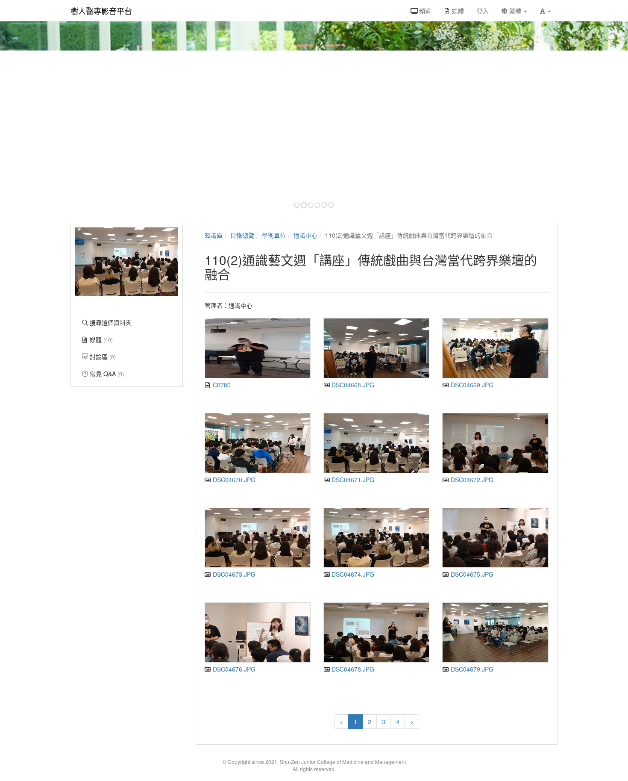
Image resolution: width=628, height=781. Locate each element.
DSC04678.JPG (352, 669)
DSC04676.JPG (233, 669)
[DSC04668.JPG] (376, 348)
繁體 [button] (515, 10)
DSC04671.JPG (352, 479)
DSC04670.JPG (233, 479)
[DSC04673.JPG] (258, 538)
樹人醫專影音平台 (101, 10)
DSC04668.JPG (352, 384)
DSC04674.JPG (352, 574)
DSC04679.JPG (471, 669)
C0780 (221, 384)
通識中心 (305, 235)
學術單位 (274, 235)
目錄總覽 (242, 235)
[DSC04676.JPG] (258, 632)
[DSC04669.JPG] (495, 348)
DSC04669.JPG (471, 384)
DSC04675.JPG (471, 574)
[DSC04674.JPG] (376, 538)
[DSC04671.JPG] (376, 443)
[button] (546, 10)
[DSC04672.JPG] (495, 443)
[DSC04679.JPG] (495, 632)
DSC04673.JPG (233, 574)
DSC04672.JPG (471, 479)
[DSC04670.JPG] (258, 443)
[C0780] (258, 348)
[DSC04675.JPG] (495, 538)
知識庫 (214, 235)
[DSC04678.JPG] (376, 632)
